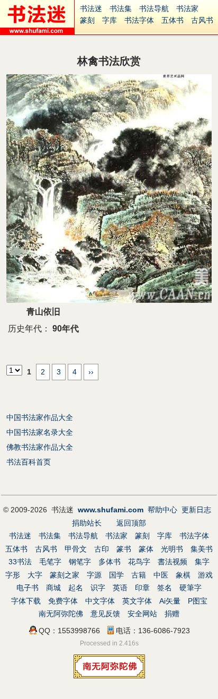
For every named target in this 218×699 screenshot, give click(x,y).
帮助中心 (162, 509)
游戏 (205, 575)
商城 (53, 587)
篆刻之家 (64, 575)
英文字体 (137, 601)
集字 (202, 561)
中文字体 (100, 601)
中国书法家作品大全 (39, 417)
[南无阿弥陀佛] (109, 675)
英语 (120, 587)
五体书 (172, 20)
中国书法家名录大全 (39, 432)
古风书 (202, 20)
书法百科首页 (28, 462)
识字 (97, 587)
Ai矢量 (169, 601)
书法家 (187, 8)
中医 (160, 575)
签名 (164, 587)
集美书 (201, 549)
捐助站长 (87, 523)
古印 (101, 549)
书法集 (121, 8)
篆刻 (87, 20)
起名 (75, 587)
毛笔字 (50, 561)
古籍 (138, 575)
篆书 (123, 549)
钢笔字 (80, 561)
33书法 (20, 561)
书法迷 (91, 8)
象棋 (183, 575)
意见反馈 (105, 613)
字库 (109, 20)
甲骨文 (76, 549)
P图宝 (197, 601)
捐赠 (172, 613)
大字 (35, 575)
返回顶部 (131, 523)
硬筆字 (190, 587)
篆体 (146, 549)
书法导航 (154, 8)
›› (91, 372)
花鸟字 (139, 561)
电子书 (27, 587)
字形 (12, 575)
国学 (116, 575)
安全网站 (142, 613)
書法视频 (172, 561)
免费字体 (63, 601)
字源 (94, 575)
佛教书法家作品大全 (39, 447)
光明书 (172, 549)
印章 (142, 587)
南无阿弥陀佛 (61, 613)
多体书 (109, 561)
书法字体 (139, 20)
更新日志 (196, 509)
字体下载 (26, 601)
